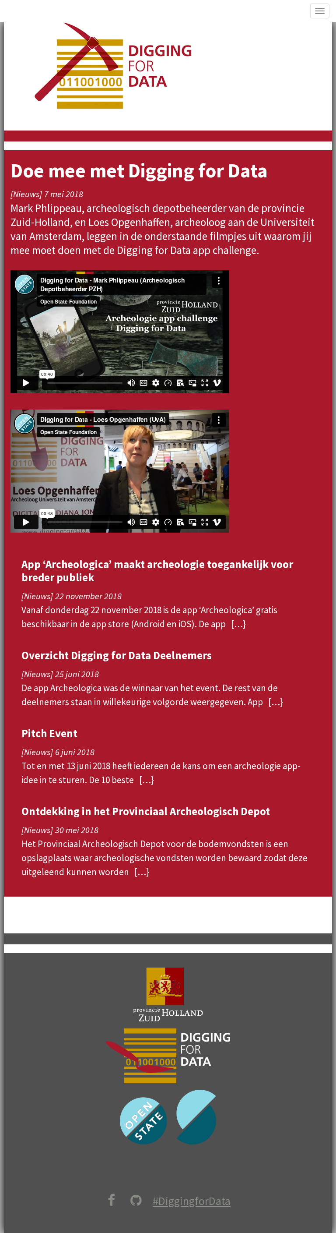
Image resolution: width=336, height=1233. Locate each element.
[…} (238, 624)
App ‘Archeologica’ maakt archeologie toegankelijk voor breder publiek (157, 570)
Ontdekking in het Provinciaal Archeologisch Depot (145, 811)
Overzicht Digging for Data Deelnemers (116, 655)
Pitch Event (49, 733)
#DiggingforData (192, 1201)
